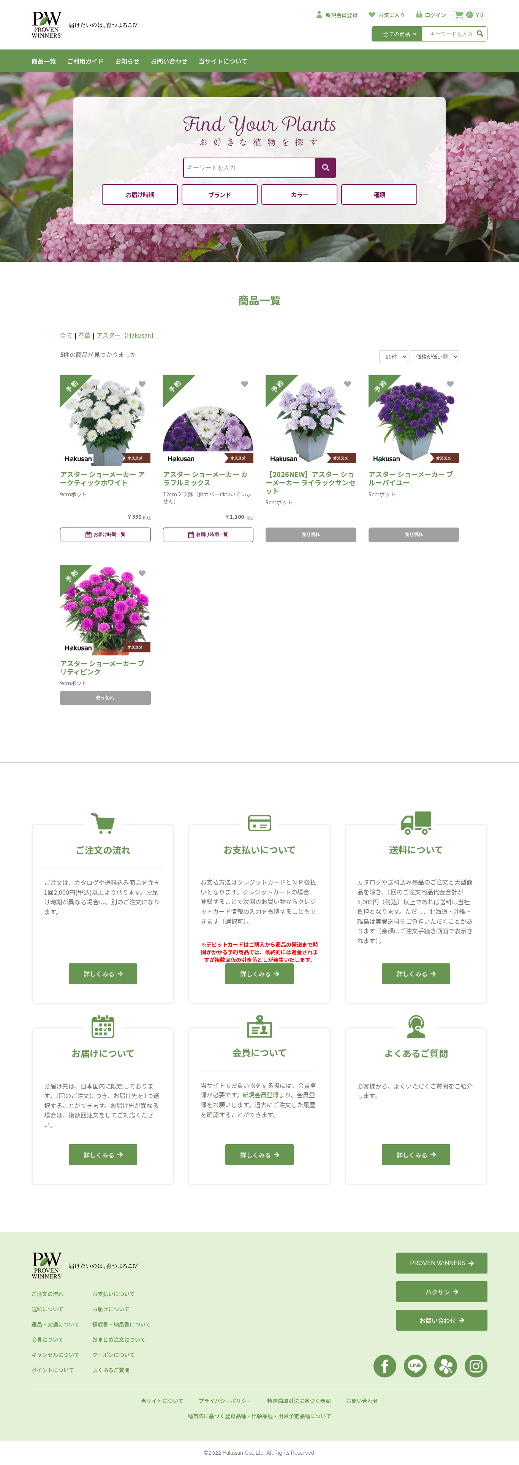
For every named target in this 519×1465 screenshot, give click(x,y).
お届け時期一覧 (109, 534)
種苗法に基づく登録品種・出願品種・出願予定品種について (259, 1416)
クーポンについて (113, 1354)
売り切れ (311, 534)
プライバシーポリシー (225, 1400)
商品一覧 (44, 61)
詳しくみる (99, 973)
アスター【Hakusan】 (127, 335)
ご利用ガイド (85, 61)
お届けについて (111, 1309)
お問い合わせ (169, 61)
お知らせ (127, 61)
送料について (47, 1309)
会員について (47, 1339)
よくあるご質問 (111, 1370)
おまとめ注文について (119, 1339)
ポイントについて (53, 1370)
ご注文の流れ (47, 1294)
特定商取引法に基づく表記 (299, 1400)
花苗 (84, 335)
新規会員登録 (260, 1094)
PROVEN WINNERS (437, 1263)
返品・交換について (55, 1324)
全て (66, 335)
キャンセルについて (55, 1354)
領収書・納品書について (121, 1324)
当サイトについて (223, 61)
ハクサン (438, 1291)
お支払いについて (113, 1294)
